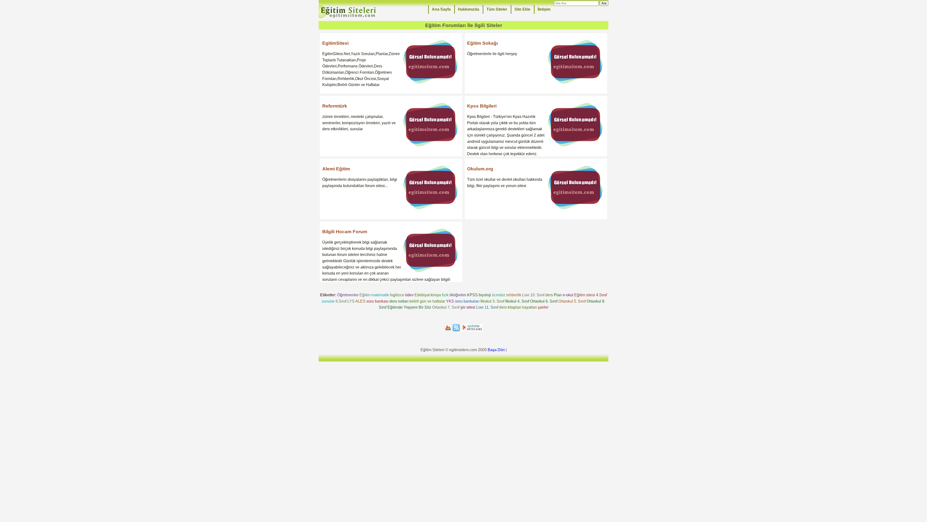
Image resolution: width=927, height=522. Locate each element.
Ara (604, 3)
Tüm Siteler (496, 9)
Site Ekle (522, 9)
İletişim (544, 9)
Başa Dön (496, 350)
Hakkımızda (468, 9)
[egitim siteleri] (348, 18)
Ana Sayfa (441, 9)
